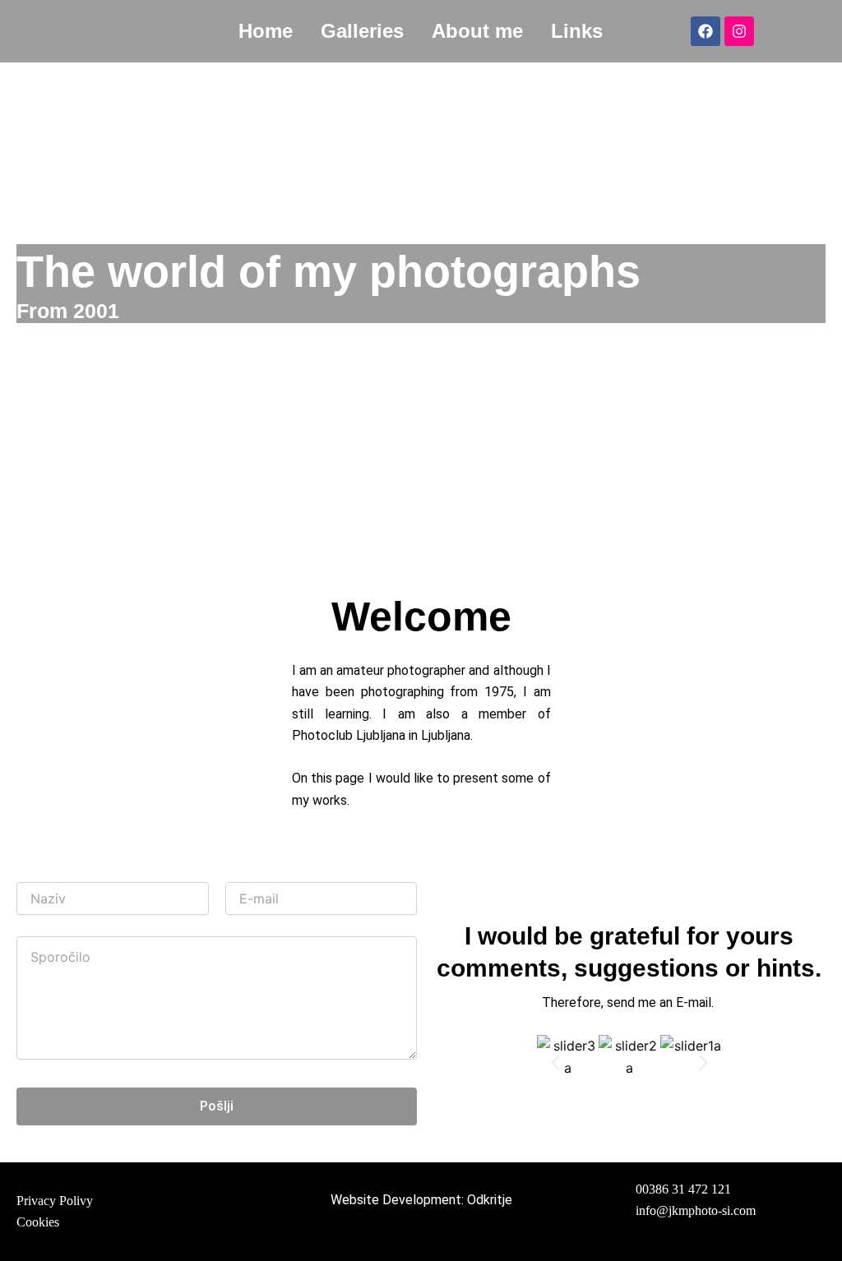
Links (577, 31)
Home (265, 31)
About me (477, 31)
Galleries (362, 31)
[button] (555, 1063)
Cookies (37, 1222)
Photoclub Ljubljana (348, 735)
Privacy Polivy (54, 1201)
